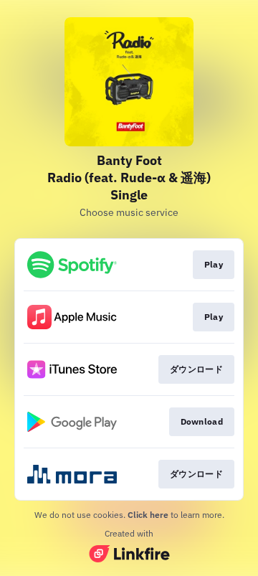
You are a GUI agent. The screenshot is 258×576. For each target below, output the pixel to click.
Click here (148, 514)
